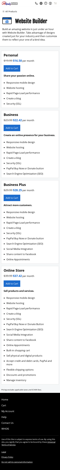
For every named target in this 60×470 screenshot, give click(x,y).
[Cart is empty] (55, 3)
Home (4, 399)
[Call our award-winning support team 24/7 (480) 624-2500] (45, 3)
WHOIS (5, 428)
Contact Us (7, 423)
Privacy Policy (7, 457)
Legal (3, 452)
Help (4, 417)
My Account (7, 411)
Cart (3, 405)
